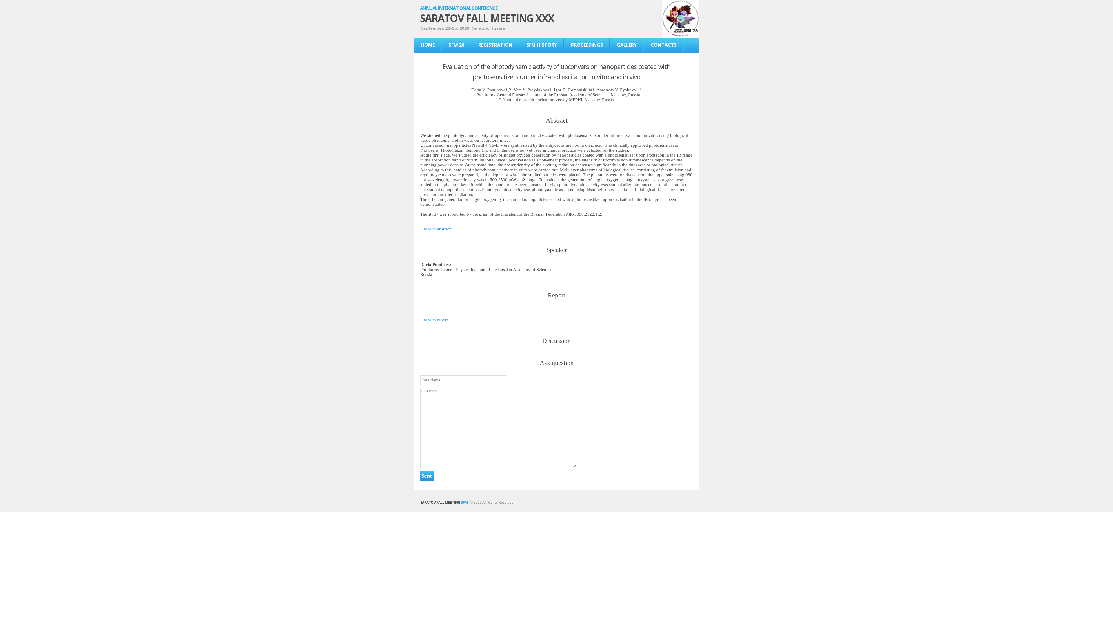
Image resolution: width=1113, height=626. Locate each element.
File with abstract (435, 229)
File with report (434, 320)
